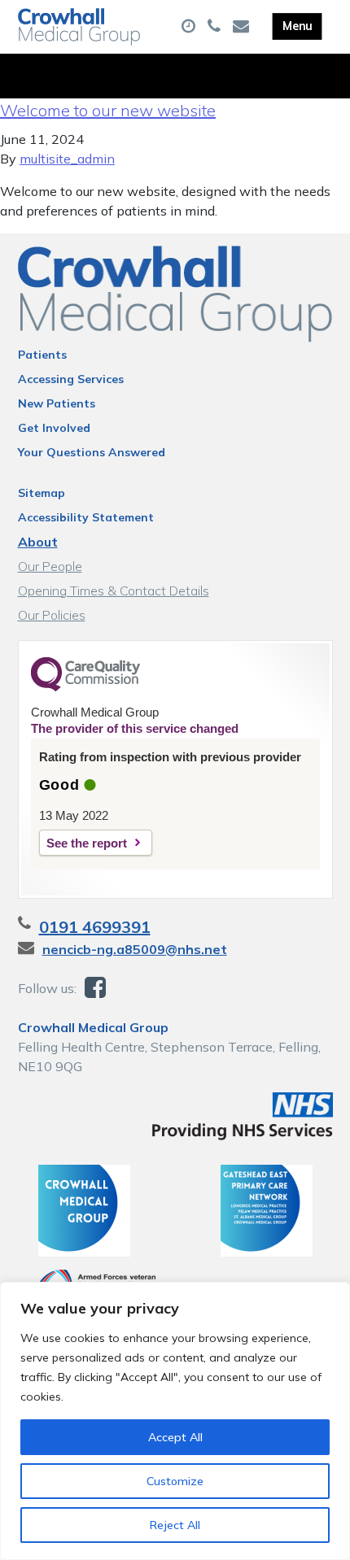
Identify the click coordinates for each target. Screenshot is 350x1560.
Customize (175, 1481)
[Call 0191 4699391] (216, 27)
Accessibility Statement (86, 517)
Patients (42, 354)
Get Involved (54, 428)
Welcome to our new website (108, 110)
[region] (175, 1421)
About (38, 542)
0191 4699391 (95, 927)
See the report (86, 843)
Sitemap (41, 493)
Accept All (175, 1437)
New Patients (56, 403)
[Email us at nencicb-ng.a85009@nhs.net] (243, 27)
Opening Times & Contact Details (113, 590)
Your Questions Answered (91, 452)
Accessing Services (71, 379)
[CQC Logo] (85, 687)
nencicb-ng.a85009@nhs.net (134, 949)
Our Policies (51, 615)
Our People (50, 566)
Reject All (175, 1525)
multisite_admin (67, 158)
